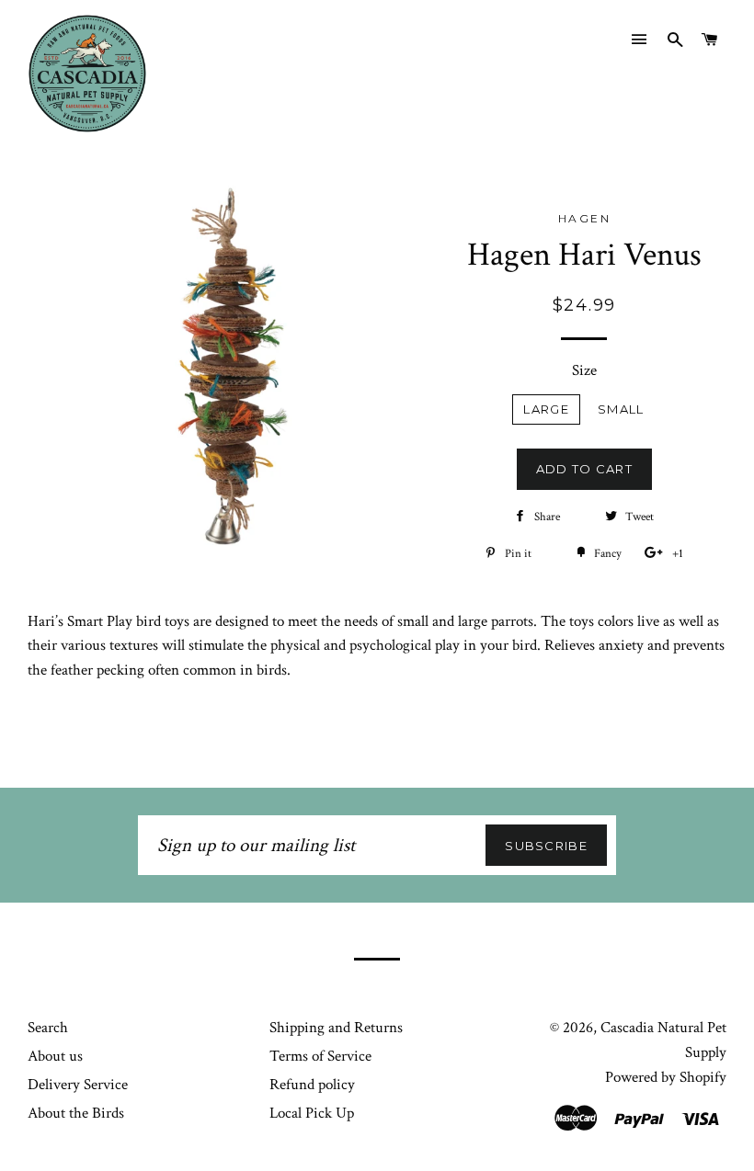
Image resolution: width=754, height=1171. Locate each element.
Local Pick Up (311, 1113)
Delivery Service (78, 1084)
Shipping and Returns (336, 1028)
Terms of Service (320, 1056)
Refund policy (312, 1084)
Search (48, 1028)
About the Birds (76, 1113)
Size (584, 370)
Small (621, 409)
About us (55, 1056)
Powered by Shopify (665, 1077)
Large (546, 409)
